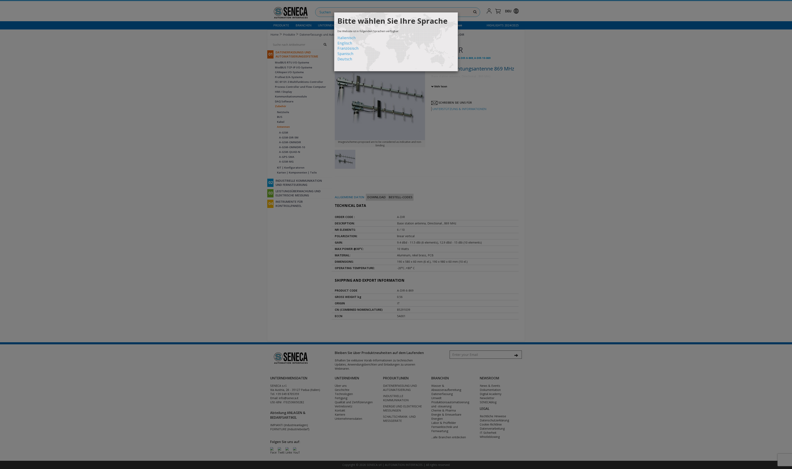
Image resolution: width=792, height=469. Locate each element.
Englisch (344, 43)
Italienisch (346, 37)
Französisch (347, 48)
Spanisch (345, 53)
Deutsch (344, 58)
